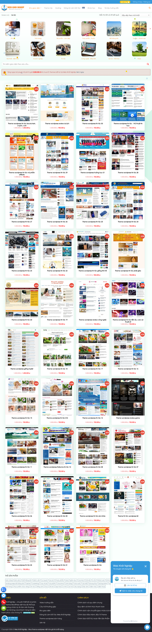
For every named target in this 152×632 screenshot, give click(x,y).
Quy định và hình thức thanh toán (91, 606)
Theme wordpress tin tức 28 (128, 172)
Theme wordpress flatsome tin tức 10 (57, 467)
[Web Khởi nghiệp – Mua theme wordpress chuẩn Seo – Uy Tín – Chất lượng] (13, 8)
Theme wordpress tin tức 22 (57, 271)
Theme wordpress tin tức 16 (128, 369)
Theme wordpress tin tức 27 (22, 222)
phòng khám (103, 583)
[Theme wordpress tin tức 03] (21, 562)
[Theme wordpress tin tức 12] (92, 412)
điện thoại (101, 586)
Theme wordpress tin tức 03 (22, 565)
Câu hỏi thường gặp (48, 606)
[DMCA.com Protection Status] (29, 612)
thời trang (9, 586)
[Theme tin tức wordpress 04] (128, 502)
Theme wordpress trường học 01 (93, 172)
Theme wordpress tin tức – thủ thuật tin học (128, 124)
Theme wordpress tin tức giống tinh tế (93, 271)
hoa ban (81, 580)
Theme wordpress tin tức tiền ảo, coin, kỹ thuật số (128, 321)
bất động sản (27, 580)
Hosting (58, 8)
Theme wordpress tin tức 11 (22, 467)
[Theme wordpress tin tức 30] (92, 115)
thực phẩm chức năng (21, 586)
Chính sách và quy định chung (90, 602)
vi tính (65, 586)
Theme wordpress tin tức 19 (57, 320)
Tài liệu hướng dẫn (112, 8)
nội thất (84, 583)
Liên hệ (42, 622)
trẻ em (52, 586)
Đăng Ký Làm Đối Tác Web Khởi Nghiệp (55, 614)
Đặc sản (85, 586)
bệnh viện (36, 580)
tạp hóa (58, 586)
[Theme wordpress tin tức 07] (128, 455)
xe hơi (71, 586)
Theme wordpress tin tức (93, 565)
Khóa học (91, 8)
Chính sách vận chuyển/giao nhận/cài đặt (95, 610)
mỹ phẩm (52, 583)
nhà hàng (69, 583)
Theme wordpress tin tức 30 (93, 123)
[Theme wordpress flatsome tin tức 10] (57, 461)
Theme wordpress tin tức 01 (57, 565)
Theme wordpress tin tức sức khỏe (92, 516)
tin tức (33, 586)
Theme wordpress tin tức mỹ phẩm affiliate (22, 173)
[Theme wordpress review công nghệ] (92, 301)
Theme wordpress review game (128, 418)
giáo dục (73, 580)
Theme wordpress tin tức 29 (57, 172)
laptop (28, 583)
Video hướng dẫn (47, 602)
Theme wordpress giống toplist (22, 369)
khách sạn (101, 580)
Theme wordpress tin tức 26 (57, 222)
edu (67, 580)
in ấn (94, 580)
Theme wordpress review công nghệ (92, 320)
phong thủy (93, 583)
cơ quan (44, 580)
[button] (125, 2)
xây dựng (78, 586)
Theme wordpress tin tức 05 (57, 516)
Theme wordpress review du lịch (57, 123)
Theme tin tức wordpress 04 (128, 516)
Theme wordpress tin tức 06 (22, 516)
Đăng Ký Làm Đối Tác (72, 8)
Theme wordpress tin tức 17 (93, 369)
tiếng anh (40, 586)
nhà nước (77, 583)
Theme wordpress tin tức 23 (22, 271)
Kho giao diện (34, 8)
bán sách (17, 580)
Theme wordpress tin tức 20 (22, 320)
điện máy (93, 586)
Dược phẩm (60, 580)
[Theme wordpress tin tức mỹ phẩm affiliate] (21, 159)
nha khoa (60, 583)
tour (46, 586)
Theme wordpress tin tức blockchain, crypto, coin (22, 124)
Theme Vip (48, 8)
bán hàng (9, 580)
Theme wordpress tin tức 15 (22, 418)
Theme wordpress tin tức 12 (93, 418)
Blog (100, 8)
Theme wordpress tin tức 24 (128, 222)
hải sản (88, 580)
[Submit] (148, 64)
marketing (35, 583)
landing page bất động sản (15, 583)
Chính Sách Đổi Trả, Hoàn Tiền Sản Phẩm (94, 618)
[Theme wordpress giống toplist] (21, 364)
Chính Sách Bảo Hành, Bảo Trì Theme (92, 614)
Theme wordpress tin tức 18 (57, 369)
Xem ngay (80, 72)
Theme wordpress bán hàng (51, 618)
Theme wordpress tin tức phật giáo (128, 271)
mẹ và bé (44, 583)
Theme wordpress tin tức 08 (93, 467)
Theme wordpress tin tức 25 (93, 222)
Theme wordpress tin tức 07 (128, 467)
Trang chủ (5, 15)
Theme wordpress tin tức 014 (57, 418)
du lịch (51, 580)
